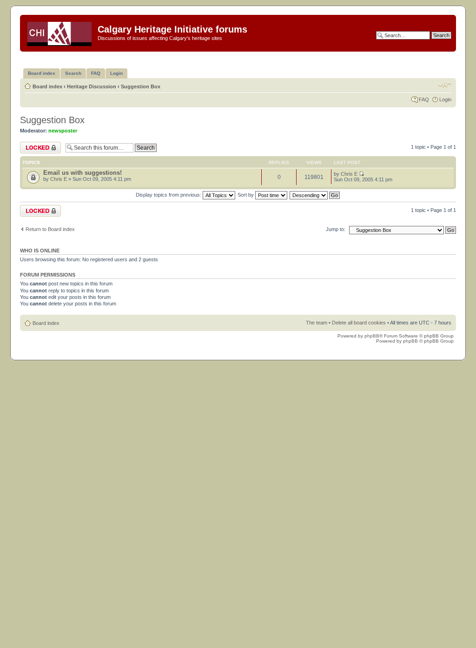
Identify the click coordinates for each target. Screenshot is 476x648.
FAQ (424, 99)
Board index (47, 86)
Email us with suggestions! (82, 172)
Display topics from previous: (169, 195)
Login (445, 99)
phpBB (371, 335)
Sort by (246, 195)
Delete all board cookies (359, 322)
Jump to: (335, 229)
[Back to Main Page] (60, 32)
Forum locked (35, 144)
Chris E (58, 179)
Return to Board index (50, 229)
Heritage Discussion (91, 86)
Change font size (444, 84)
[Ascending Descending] (315, 195)
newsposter (62, 130)
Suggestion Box (140, 86)
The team (316, 322)
